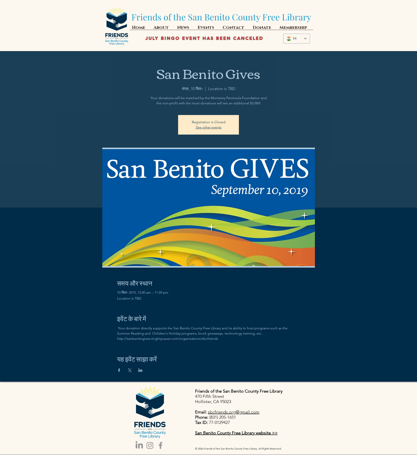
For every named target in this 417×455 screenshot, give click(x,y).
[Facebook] (160, 445)
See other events (209, 127)
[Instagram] (149, 445)
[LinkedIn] (139, 445)
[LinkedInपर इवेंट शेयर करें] (140, 370)
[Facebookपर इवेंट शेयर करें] (119, 370)
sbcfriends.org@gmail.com (233, 412)
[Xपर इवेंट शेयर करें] (130, 370)
